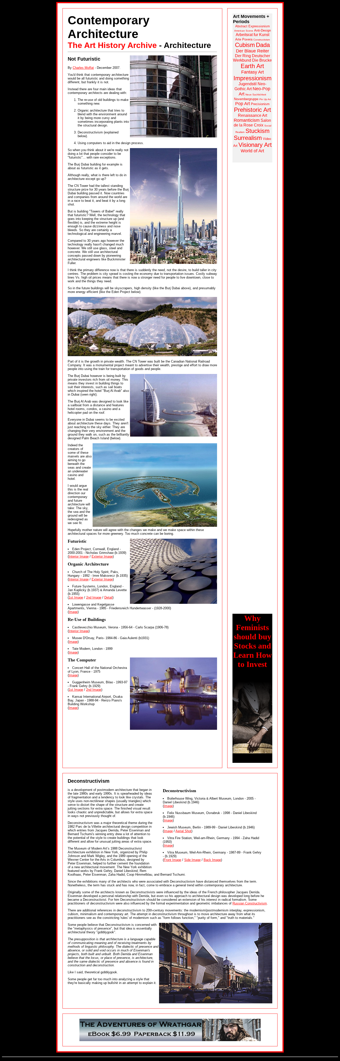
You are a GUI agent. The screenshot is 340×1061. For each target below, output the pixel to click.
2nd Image (93, 597)
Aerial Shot (183, 831)
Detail (108, 597)
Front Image (172, 860)
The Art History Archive (112, 45)
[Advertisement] (252, 241)
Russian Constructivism (249, 903)
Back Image (212, 860)
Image (73, 612)
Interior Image (79, 556)
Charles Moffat (83, 68)
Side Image (192, 860)
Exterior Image (102, 556)
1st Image (76, 597)
